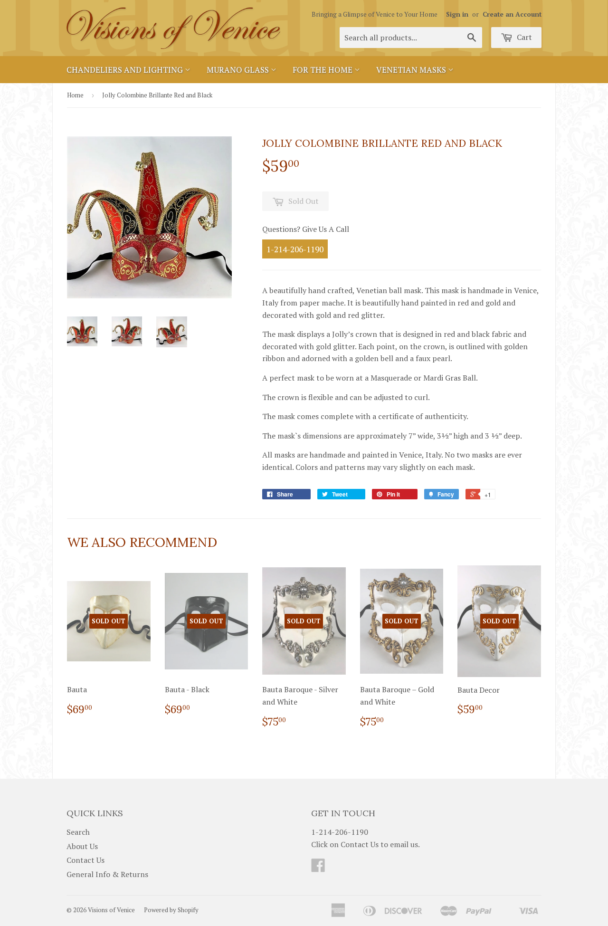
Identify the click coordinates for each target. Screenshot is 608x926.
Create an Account (512, 14)
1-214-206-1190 (294, 248)
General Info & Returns (107, 874)
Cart (523, 37)
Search (78, 832)
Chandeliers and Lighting (125, 69)
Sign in (457, 14)
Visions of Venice (111, 910)
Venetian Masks (412, 69)
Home (75, 95)
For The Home (323, 69)
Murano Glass (239, 69)
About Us (82, 846)
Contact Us (85, 860)
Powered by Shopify (171, 910)
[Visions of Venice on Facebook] (318, 868)
